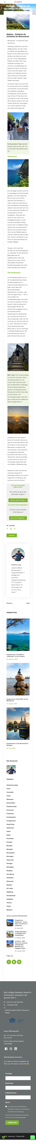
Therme (9, 902)
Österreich (10, 860)
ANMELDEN (12, 1122)
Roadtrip (9, 870)
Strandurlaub (11, 895)
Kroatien (9, 842)
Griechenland (11, 817)
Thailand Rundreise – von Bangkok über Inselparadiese (21, 933)
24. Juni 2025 (11, 748)
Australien (10, 792)
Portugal (9, 863)
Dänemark (10, 799)
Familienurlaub (12, 806)
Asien (8, 788)
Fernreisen (10, 810)
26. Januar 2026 (20, 951)
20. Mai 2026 (19, 928)
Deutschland (11, 803)
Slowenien (10, 881)
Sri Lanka (10, 888)
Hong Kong (10, 824)
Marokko (9, 845)
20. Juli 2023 (11, 525)
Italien (9, 835)
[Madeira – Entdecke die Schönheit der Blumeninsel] (18, 554)
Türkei (9, 906)
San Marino (10, 874)
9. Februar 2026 (20, 938)
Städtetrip (10, 892)
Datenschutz (20, 1136)
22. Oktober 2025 (12, 659)
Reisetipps (10, 867)
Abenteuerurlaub (12, 785)
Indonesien (10, 828)
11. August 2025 (12, 703)
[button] (3, 1137)
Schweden (10, 877)
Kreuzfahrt (10, 838)
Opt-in (7, 1102)
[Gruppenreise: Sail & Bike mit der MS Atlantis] (18, 679)
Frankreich (10, 813)
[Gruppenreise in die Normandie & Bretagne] (18, 723)
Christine (12, 535)
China (8, 796)
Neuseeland (10, 853)
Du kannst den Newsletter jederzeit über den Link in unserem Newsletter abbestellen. (17, 1116)
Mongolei (10, 849)
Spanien (9, 885)
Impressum (11, 1136)
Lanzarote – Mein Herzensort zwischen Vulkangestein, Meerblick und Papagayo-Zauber (21, 944)
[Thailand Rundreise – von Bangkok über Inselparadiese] (10, 934)
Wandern (9, 910)
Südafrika (10, 899)
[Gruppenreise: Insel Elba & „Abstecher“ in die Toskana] (18, 635)
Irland (8, 831)
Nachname (9, 1083)
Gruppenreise (11, 821)
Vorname (8, 1073)
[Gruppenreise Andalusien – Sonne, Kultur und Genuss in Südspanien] (10, 922)
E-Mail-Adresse (10, 1093)
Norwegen (10, 856)
